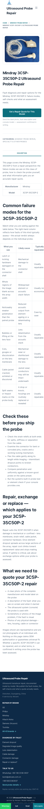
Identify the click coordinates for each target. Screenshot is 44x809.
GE (3, 707)
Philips (5, 711)
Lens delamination (9, 750)
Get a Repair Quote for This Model (22, 112)
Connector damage (10, 758)
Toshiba (5, 727)
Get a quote (38, 806)
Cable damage (8, 754)
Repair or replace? (9, 762)
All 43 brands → (9, 731)
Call (16, 806)
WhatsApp (5, 806)
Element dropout (9, 742)
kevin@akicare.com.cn (11, 777)
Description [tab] (22, 153)
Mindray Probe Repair (25, 139)
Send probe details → (11, 785)
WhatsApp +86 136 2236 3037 (15, 773)
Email (27, 806)
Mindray (5, 715)
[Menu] (36, 8)
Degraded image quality (12, 746)
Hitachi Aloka (7, 719)
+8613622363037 (10, 781)
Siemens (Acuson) (9, 723)
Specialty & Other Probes (15, 142)
